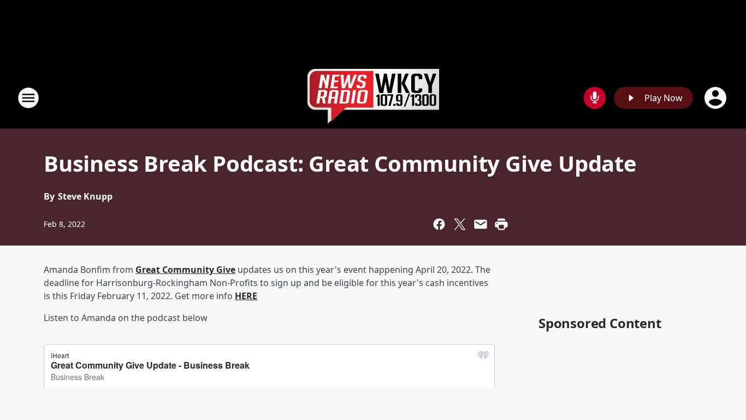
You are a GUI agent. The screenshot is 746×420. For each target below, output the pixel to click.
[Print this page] (501, 224)
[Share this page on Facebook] (439, 224)
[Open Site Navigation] (28, 98)
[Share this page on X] (459, 224)
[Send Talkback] (595, 98)
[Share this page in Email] (480, 224)
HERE (246, 296)
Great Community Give (185, 270)
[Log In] (716, 98)
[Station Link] (373, 97)
